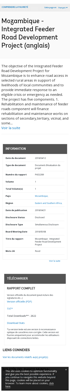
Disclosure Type (14, 224)
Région (9, 203)
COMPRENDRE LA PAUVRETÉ (15, 7)
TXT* (10, 308)
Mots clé (10, 251)
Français (62, 7)
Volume (10, 181)
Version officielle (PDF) (19, 301)
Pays (8, 196)
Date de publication (16, 210)
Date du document (16, 158)
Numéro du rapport (16, 174)
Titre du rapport (14, 238)
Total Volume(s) (14, 188)
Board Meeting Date (16, 231)
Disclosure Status (15, 217)
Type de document (16, 165)
